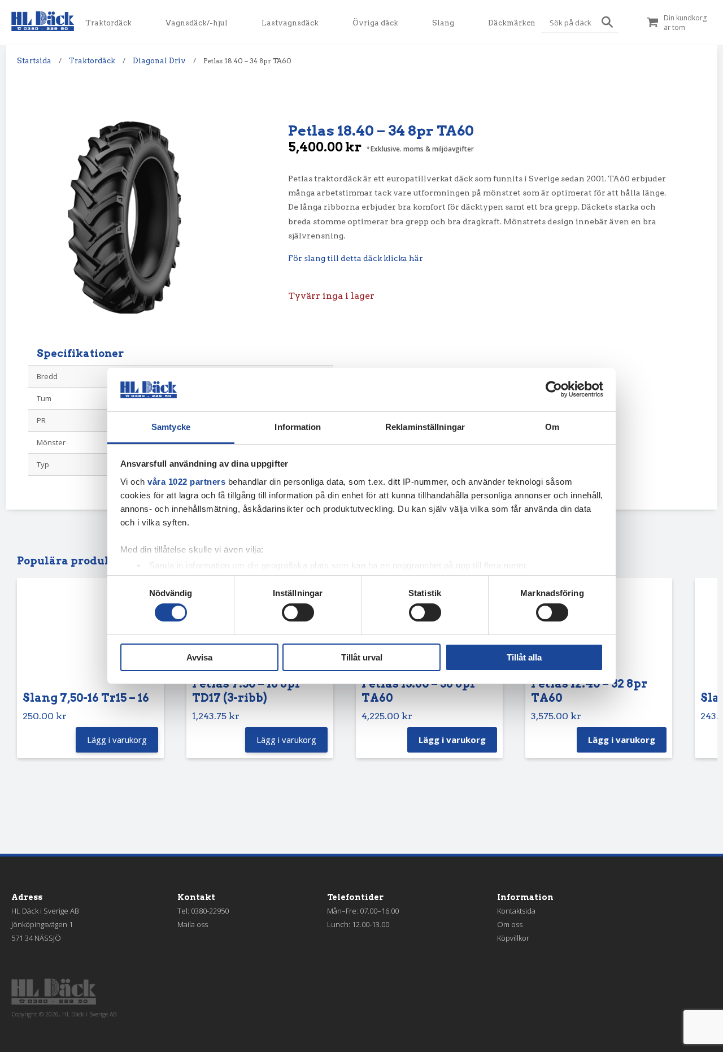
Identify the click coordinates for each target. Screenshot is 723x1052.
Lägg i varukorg (452, 739)
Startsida (34, 60)
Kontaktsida (516, 911)
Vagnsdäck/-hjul (196, 23)
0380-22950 (210, 911)
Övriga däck (375, 23)
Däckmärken (511, 23)
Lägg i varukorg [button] (117, 739)
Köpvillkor (513, 938)
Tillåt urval (361, 657)
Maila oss (192, 924)
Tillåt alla (524, 657)
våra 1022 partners (186, 481)
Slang (443, 23)
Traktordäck (108, 23)
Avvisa (199, 657)
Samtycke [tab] (170, 427)
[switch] (298, 612)
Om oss (509, 924)
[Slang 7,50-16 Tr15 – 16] (90, 637)
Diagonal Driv (159, 60)
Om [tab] (552, 427)
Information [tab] (298, 427)
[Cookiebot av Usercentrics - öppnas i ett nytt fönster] (553, 389)
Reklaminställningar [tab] (425, 427)
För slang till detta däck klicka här (355, 258)
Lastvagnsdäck (290, 23)
